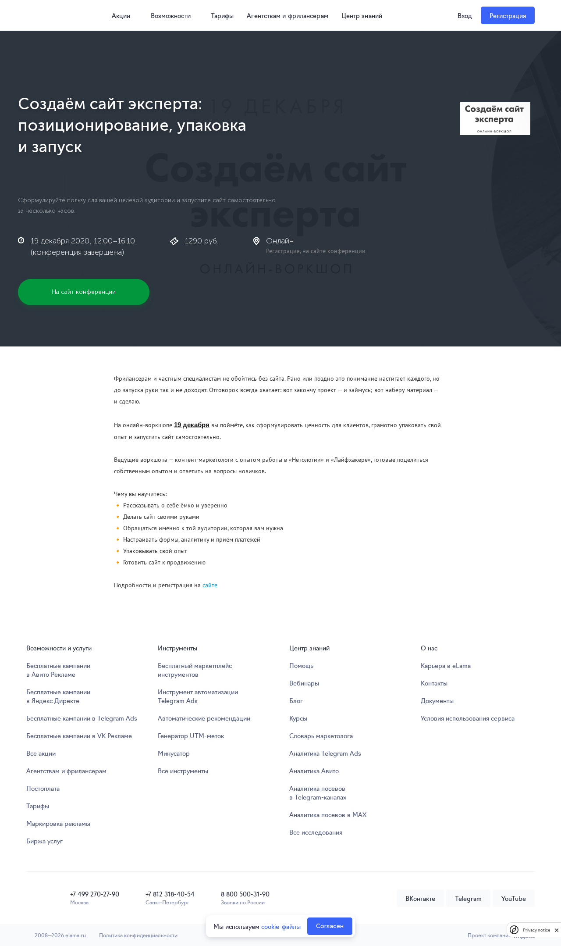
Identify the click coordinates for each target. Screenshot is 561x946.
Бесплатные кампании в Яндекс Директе (58, 696)
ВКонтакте (420, 898)
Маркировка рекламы (58, 823)
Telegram (468, 898)
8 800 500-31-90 (245, 893)
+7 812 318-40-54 (170, 893)
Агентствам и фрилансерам (287, 15)
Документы (437, 700)
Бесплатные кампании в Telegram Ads (81, 718)
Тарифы (222, 15)
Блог (296, 700)
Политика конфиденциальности (138, 935)
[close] (556, 930)
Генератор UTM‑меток (191, 735)
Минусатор (174, 753)
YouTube (513, 898)
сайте (209, 585)
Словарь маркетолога (321, 735)
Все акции (41, 753)
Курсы (298, 718)
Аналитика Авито (314, 770)
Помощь (301, 665)
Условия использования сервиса (468, 718)
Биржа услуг (44, 840)
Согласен (330, 926)
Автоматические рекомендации (204, 718)
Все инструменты (183, 770)
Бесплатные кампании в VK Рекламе (79, 735)
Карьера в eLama (446, 665)
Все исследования (315, 832)
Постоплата (43, 788)
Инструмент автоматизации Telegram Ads (198, 696)
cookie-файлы (281, 926)
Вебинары (304, 682)
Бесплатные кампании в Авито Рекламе (58, 669)
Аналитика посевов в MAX (327, 814)
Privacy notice (536, 930)
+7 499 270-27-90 (94, 893)
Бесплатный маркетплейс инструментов (195, 669)
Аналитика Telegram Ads (325, 753)
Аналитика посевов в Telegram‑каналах (317, 792)
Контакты (434, 682)
